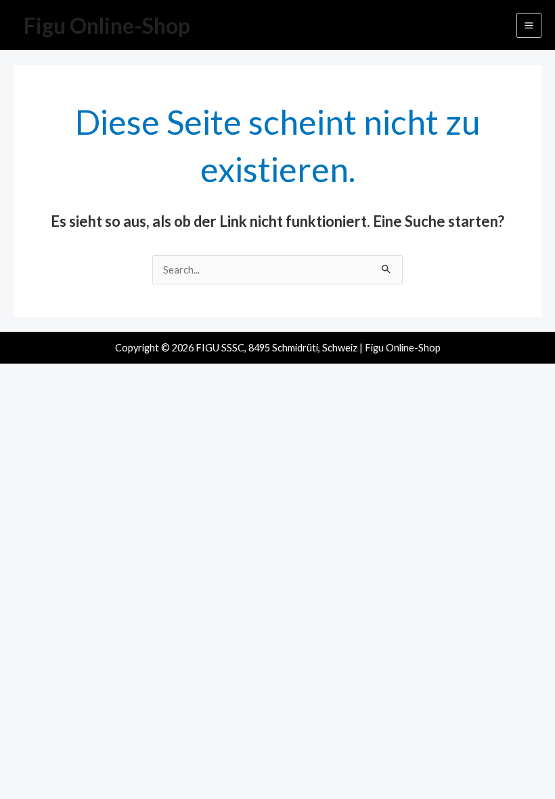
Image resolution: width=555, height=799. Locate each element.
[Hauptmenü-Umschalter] (528, 25)
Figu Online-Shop (107, 25)
